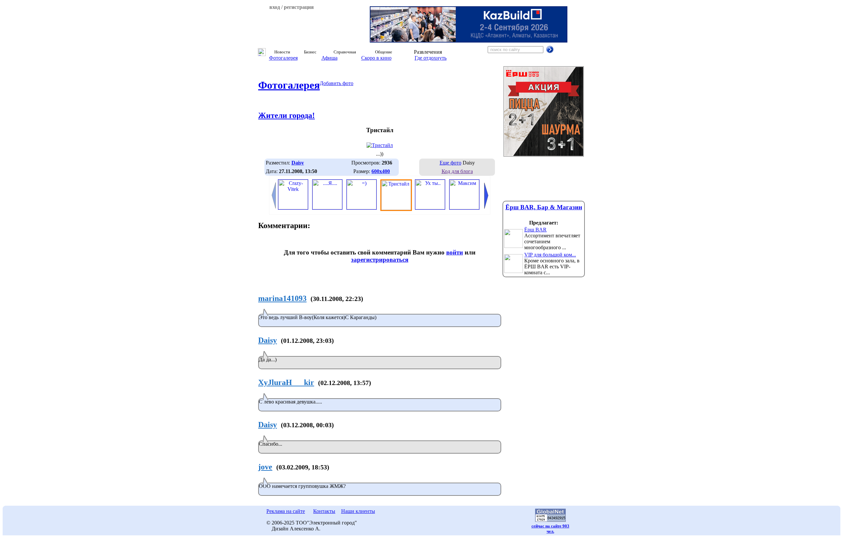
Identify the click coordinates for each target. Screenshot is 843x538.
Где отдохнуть (431, 58)
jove (265, 467)
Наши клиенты (358, 511)
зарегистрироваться (379, 259)
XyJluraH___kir (286, 382)
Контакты (324, 511)
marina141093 (282, 298)
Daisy (267, 340)
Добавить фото (336, 83)
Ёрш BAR (535, 229)
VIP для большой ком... (550, 254)
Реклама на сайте (285, 511)
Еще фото (450, 162)
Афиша (329, 58)
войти (454, 252)
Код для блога (457, 171)
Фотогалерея (283, 58)
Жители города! (286, 115)
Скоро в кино (376, 58)
